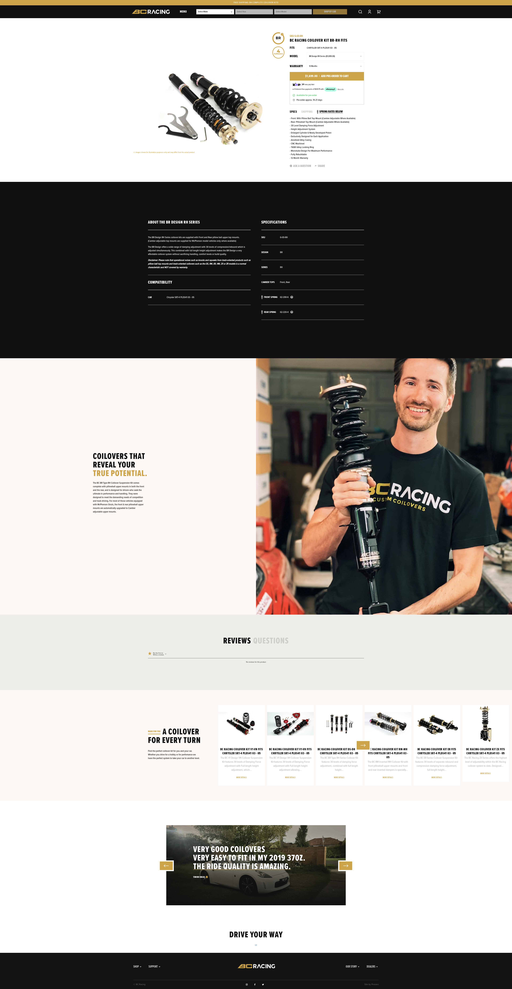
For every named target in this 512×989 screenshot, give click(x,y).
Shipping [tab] (307, 111)
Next (363, 745)
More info (341, 89)
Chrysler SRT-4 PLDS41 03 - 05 (322, 48)
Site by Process (371, 984)
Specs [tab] (293, 111)
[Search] (360, 12)
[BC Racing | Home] (150, 11)
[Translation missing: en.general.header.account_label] (369, 12)
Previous (224, 745)
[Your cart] (379, 12)
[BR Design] (278, 38)
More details (241, 777)
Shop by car (330, 11)
